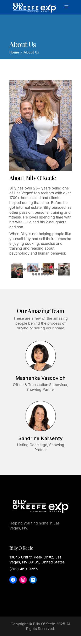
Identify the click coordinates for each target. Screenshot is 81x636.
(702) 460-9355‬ (23, 569)
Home (14, 52)
